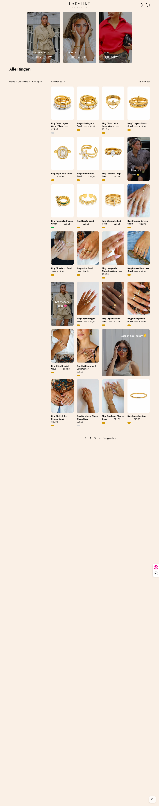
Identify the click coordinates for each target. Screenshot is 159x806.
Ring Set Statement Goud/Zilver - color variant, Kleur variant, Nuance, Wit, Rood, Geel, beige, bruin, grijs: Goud (78, 375)
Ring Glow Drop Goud (61, 268)
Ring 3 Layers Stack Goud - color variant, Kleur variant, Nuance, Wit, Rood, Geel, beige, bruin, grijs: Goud (129, 130)
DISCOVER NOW (42, 57)
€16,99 (86, 271)
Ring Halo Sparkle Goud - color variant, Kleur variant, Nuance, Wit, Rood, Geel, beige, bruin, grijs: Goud (129, 325)
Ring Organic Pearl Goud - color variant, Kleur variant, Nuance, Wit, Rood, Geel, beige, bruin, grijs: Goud (103, 325)
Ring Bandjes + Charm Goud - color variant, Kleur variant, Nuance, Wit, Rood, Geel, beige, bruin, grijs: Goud (103, 423)
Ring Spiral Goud (85, 268)
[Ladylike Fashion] (79, 5)
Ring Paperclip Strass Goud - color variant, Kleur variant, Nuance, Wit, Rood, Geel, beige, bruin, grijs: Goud (129, 275)
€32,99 (117, 176)
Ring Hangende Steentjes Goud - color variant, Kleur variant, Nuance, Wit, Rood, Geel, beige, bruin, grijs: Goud (103, 278)
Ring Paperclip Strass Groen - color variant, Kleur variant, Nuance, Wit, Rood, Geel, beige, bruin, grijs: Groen (52, 227)
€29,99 (60, 176)
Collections (23, 81)
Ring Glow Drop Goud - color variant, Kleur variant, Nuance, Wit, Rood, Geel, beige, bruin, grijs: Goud (52, 275)
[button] (141, 5)
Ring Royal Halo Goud (61, 174)
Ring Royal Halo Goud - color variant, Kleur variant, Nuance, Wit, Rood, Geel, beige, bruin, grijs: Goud (52, 180)
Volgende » (110, 438)
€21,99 (105, 129)
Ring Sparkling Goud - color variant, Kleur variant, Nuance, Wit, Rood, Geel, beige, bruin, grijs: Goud (129, 423)
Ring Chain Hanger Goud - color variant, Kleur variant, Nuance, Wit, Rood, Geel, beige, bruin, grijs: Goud (78, 325)
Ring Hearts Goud (85, 221)
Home (12, 81)
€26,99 (54, 422)
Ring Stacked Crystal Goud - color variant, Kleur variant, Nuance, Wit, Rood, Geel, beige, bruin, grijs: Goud (129, 227)
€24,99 (54, 129)
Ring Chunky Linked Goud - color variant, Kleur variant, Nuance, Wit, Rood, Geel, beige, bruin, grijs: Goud (103, 227)
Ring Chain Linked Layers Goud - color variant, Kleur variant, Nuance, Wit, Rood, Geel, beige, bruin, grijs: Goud (103, 133)
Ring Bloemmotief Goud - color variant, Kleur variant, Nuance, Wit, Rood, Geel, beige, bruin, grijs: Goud (78, 180)
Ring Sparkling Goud (137, 416)
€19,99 (137, 419)
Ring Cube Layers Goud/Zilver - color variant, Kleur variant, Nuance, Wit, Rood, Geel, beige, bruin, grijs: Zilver (52, 133)
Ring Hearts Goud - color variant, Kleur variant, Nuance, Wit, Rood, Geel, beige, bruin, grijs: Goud (78, 227)
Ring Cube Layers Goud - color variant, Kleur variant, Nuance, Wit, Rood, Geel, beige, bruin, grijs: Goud (78, 130)
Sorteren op (56, 81)
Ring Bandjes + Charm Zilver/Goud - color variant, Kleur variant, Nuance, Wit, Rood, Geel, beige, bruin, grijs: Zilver (78, 425)
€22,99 (142, 321)
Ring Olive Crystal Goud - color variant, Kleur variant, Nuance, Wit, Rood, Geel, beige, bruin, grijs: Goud (52, 372)
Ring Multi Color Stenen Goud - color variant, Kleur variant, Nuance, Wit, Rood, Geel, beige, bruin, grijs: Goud (52, 425)
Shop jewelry (77, 57)
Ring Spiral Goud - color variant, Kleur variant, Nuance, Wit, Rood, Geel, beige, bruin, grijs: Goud (78, 275)
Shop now (111, 57)
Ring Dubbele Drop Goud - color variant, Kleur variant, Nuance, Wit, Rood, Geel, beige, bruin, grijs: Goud (103, 180)
